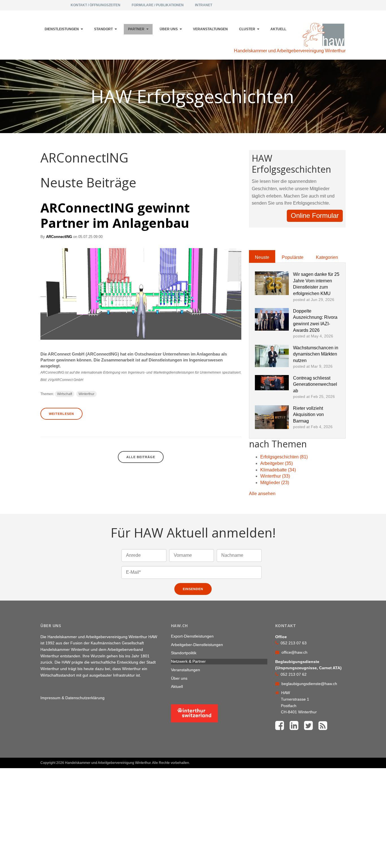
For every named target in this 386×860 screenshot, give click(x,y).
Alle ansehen (262, 493)
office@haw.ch (294, 652)
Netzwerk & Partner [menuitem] (188, 661)
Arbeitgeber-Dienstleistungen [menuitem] (197, 644)
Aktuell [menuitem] (278, 29)
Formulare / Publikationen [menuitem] (158, 5)
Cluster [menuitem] (247, 29)
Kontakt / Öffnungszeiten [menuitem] (95, 5)
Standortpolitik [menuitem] (183, 653)
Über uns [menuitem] (169, 29)
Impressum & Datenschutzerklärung (72, 698)
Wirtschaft (64, 394)
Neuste (262, 257)
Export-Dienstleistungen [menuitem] (192, 636)
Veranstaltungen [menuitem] (210, 29)
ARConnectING (59, 237)
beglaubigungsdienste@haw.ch (309, 683)
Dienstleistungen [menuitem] (62, 29)
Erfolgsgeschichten (284, 456)
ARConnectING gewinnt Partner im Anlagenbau (115, 215)
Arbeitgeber (276, 463)
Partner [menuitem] (136, 29)
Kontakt (331, 760)
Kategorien (327, 257)
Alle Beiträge (140, 457)
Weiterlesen (61, 413)
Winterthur (86, 394)
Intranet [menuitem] (203, 5)
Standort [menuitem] (103, 29)
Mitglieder (274, 482)
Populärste (292, 257)
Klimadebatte (278, 469)
